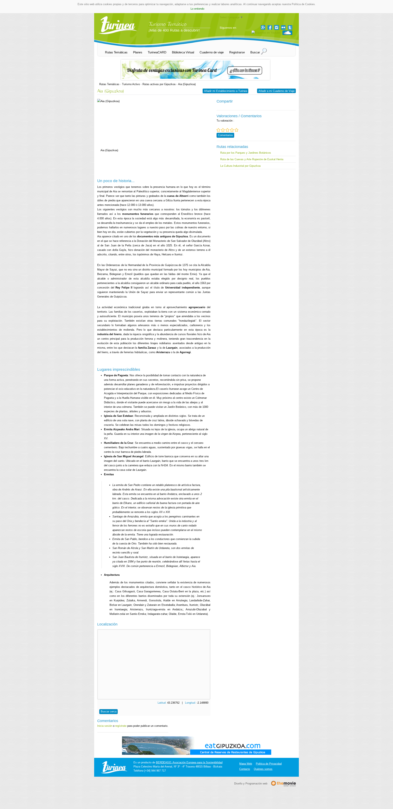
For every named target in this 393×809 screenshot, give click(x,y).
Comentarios (225, 135)
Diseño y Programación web (250, 783)
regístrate (120, 725)
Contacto (244, 769)
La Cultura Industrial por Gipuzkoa (240, 165)
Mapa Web (245, 763)
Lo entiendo (197, 8)
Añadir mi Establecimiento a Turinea (225, 90)
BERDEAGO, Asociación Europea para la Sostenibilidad (189, 762)
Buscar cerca (108, 711)
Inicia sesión (104, 725)
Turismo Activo (131, 84)
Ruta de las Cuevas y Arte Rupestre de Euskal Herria (251, 159)
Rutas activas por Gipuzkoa (158, 84)
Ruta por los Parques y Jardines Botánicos (245, 152)
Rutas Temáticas (109, 84)
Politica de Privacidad (269, 763)
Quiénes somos (263, 769)
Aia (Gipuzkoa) (187, 84)
